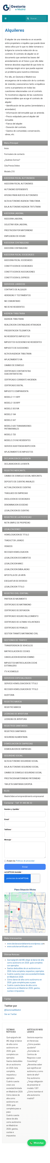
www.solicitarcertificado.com (19, 946)
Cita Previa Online (12, 166)
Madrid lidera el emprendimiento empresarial (24, 796)
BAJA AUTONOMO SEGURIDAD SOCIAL (21, 767)
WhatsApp (39, 1143)
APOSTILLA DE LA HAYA (15, 575)
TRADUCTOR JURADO (14, 540)
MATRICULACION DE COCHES (17, 651)
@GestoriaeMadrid (12, 1010)
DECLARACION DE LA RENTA (16, 464)
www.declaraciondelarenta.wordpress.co (25, 944)
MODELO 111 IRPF (12, 397)
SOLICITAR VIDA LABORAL (16, 224)
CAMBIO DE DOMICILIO (14, 365)
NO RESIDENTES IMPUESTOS (17, 336)
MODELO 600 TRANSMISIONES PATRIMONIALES (17, 427)
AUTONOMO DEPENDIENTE (16, 189)
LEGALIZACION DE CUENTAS (16, 510)
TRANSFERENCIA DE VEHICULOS (18, 645)
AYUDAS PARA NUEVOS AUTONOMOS (21, 195)
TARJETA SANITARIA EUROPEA (18, 784)
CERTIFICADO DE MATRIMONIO (17, 605)
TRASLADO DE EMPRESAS (16, 493)
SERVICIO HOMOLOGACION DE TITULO (21, 683)
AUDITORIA (9, 695)
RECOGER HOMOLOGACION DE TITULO (21, 689)
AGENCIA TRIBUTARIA (14, 319)
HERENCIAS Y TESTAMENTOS (17, 295)
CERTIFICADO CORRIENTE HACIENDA (20, 380)
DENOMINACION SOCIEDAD (16, 505)
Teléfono (8, 830)
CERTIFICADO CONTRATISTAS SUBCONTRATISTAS (17, 372)
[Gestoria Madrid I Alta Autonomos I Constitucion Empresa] (14, 7)
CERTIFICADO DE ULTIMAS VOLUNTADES (22, 622)
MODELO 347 (10, 420)
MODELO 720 (10, 434)
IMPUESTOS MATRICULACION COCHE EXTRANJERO (20, 664)
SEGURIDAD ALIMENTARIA (16, 737)
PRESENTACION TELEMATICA (17, 330)
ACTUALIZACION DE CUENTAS (17, 487)
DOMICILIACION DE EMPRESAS (17, 749)
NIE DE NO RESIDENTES (14, 307)
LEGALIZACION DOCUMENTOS (17, 558)
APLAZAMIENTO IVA (13, 359)
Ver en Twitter (10, 1014)
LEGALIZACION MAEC (13, 563)
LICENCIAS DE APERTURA (15, 719)
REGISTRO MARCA (12, 707)
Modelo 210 (9, 171)
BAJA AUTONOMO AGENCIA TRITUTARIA (22, 207)
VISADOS (8, 546)
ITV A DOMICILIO (11, 671)
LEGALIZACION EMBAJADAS (17, 569)
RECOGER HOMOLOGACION (16, 552)
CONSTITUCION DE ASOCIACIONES (19, 272)
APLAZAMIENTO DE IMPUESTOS (18, 452)
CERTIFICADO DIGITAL (13, 385)
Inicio (6, 148)
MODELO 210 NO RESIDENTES (17, 440)
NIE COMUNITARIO (12, 301)
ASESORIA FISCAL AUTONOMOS (18, 184)
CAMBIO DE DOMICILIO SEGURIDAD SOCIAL (23, 772)
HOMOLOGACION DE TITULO (16, 535)
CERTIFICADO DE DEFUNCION (16, 610)
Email (7, 819)
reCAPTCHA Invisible (13, 872)
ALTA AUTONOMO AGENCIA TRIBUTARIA (22, 201)
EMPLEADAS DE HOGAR (14, 236)
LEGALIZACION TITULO (14, 587)
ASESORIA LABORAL (13, 219)
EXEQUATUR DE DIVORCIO (15, 581)
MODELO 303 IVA (11, 408)
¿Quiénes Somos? (12, 160)
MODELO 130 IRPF (12, 403)
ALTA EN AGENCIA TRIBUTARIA (18, 354)
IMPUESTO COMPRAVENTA (16, 391)
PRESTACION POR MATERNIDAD (18, 230)
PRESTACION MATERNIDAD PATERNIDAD (22, 778)
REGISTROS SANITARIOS (15, 731)
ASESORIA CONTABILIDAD (16, 248)
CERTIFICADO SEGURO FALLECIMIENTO (21, 616)
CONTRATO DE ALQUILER (15, 289)
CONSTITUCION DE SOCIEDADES (18, 266)
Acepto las (20, 861)
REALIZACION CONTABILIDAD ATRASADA (22, 325)
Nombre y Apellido (12, 809)
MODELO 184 (10, 414)
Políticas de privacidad (25, 861)
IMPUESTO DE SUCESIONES (16, 348)
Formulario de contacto (14, 154)
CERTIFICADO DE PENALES (16, 628)
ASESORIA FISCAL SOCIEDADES (18, 260)
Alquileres (14, 30)
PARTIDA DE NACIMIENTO (15, 599)
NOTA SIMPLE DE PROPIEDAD (17, 523)
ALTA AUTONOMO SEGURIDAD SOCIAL (21, 761)
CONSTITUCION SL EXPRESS (16, 277)
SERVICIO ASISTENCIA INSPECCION (19, 446)
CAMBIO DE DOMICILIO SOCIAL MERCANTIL (23, 476)
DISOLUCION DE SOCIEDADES (17, 499)
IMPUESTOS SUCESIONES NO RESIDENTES (23, 342)
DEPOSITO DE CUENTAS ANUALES (19, 482)
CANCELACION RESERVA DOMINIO (19, 657)
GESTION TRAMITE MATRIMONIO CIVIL (21, 633)
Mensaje (8, 840)
